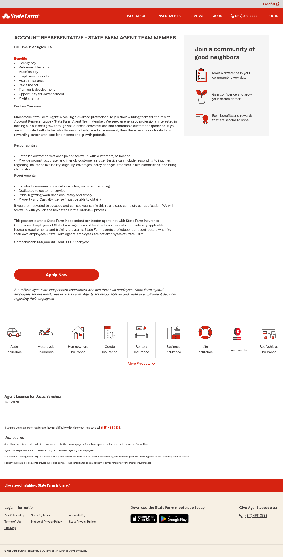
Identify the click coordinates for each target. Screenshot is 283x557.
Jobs (217, 16)
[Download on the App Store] (143, 518)
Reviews (196, 16)
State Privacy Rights (82, 521)
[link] (20, 16)
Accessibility (77, 515)
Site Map (10, 528)
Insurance (136, 16)
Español (269, 4)
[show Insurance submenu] (148, 16)
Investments (169, 16)
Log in (273, 16)
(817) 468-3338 (246, 16)
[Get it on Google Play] (174, 518)
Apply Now (56, 275)
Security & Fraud (42, 515)
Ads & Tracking (14, 515)
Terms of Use (12, 521)
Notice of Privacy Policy (46, 521)
